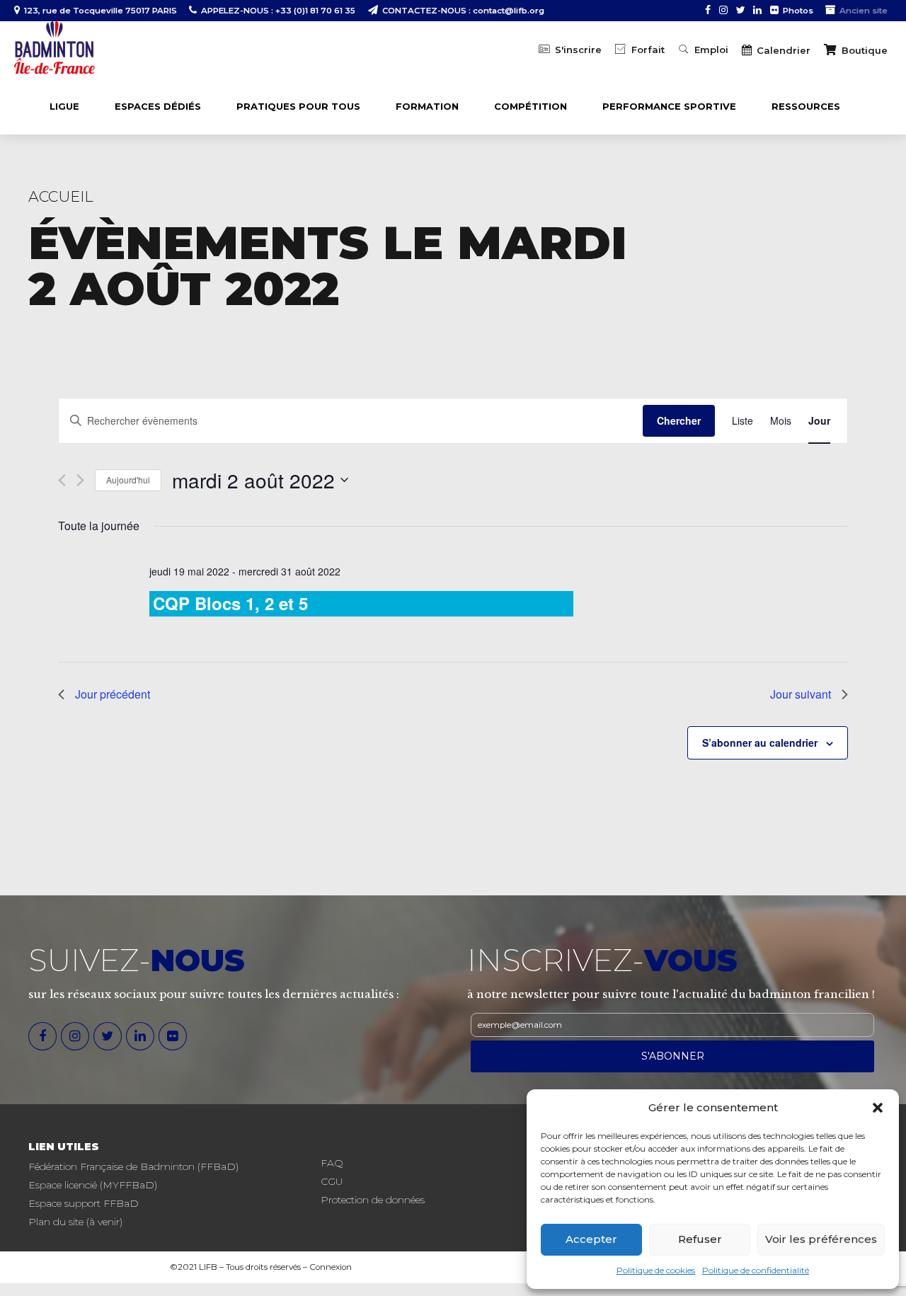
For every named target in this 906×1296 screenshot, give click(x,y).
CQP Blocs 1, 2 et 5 (230, 603)
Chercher (679, 420)
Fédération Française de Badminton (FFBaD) (133, 1166)
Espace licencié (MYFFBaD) (92, 1185)
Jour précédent (112, 694)
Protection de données (373, 1199)
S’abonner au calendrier (760, 742)
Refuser (700, 1239)
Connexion (330, 1267)
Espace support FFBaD (83, 1203)
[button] (878, 1108)
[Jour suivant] (80, 480)
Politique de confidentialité (755, 1270)
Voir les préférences (821, 1239)
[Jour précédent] (62, 480)
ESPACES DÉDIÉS (158, 106)
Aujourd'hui (128, 480)
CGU (332, 1181)
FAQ (332, 1163)
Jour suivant (800, 694)
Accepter (591, 1239)
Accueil (60, 196)
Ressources (806, 106)
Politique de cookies (656, 1270)
